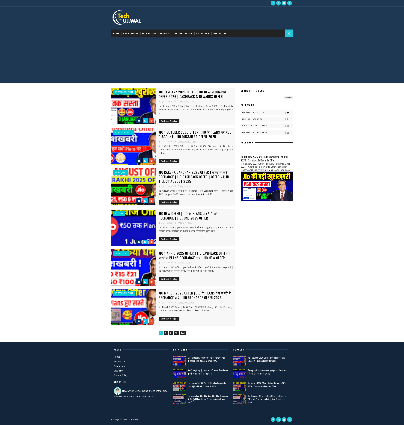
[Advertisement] (202, 61)
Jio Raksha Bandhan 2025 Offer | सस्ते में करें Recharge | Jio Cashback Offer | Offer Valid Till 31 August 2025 (194, 177)
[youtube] (289, 3)
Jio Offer (119, 213)
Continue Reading (169, 121)
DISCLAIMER (202, 33)
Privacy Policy (121, 375)
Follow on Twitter (253, 112)
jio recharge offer (124, 92)
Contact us (119, 366)
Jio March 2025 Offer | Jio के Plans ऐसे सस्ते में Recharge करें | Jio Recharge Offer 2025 (195, 295)
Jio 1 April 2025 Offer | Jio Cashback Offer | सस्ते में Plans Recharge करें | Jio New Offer (194, 255)
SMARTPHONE (130, 33)
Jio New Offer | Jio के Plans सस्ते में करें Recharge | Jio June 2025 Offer (188, 215)
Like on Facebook (252, 119)
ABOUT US (165, 33)
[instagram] (278, 3)
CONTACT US (219, 33)
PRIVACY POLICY (183, 33)
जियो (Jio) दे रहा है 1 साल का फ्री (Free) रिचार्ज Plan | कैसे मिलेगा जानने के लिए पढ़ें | (208, 372)
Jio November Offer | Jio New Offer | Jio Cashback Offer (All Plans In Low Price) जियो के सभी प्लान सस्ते (208, 399)
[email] (284, 3)
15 (176, 333)
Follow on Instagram (255, 132)
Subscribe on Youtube (255, 126)
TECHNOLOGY (149, 33)
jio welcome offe (123, 132)
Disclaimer (119, 370)
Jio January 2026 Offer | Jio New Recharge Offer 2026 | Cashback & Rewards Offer (193, 94)
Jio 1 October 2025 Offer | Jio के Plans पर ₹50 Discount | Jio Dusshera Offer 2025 (195, 134)
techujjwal (120, 172)
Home (116, 33)
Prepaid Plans (121, 253)
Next (183, 333)
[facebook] (273, 3)
